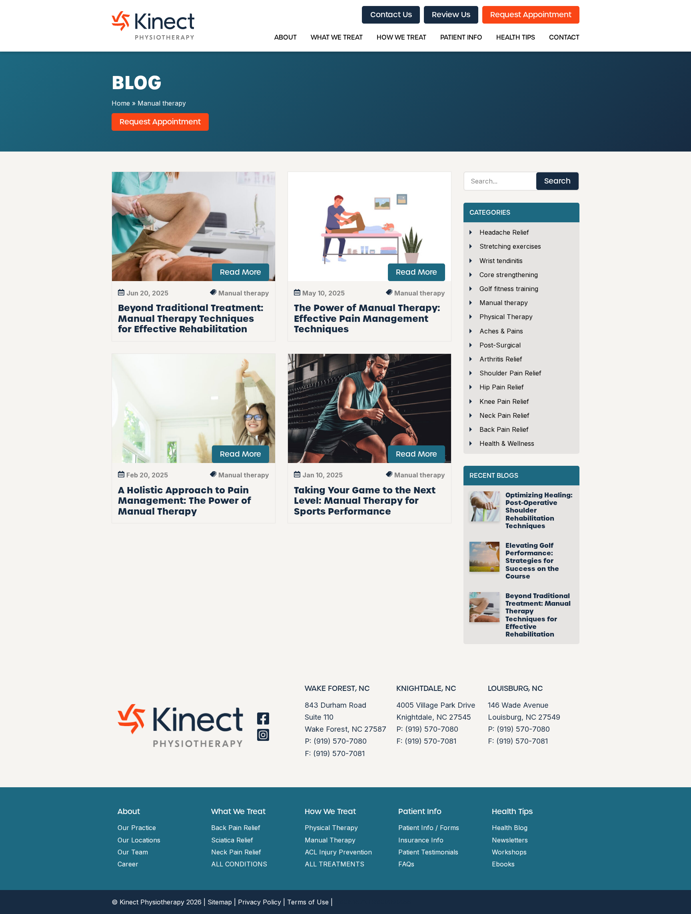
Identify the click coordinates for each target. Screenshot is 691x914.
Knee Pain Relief (504, 401)
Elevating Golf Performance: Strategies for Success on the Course (532, 561)
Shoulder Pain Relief (510, 373)
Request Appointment (530, 14)
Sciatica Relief (232, 840)
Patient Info (461, 37)
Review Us (451, 14)
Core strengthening (508, 275)
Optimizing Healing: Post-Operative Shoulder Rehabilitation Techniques (539, 510)
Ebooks (503, 864)
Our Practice (137, 828)
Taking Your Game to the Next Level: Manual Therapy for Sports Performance (364, 501)
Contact (564, 37)
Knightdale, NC (426, 688)
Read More (240, 272)
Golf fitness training (508, 289)
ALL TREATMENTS (334, 864)
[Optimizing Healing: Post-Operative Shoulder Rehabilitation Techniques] (484, 506)
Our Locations (139, 840)
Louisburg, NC (515, 688)
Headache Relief (504, 232)
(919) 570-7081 (339, 753)
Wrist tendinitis (501, 261)
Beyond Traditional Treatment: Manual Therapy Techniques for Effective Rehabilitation (191, 319)
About (285, 37)
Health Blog (509, 828)
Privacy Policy (259, 902)
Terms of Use (308, 902)
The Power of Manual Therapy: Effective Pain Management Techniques (367, 319)
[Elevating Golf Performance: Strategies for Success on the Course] (484, 557)
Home (121, 103)
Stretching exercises (510, 246)
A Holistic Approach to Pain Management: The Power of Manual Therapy (184, 501)
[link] (263, 718)
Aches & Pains (501, 331)
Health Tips (515, 37)
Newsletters (510, 840)
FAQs (406, 864)
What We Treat (337, 37)
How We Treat (401, 37)
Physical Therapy (506, 317)
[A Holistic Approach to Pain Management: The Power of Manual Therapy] (193, 408)
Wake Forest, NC (337, 688)
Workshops (509, 852)
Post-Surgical (500, 345)
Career (128, 864)
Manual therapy (503, 303)
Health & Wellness (506, 443)
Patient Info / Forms (428, 828)
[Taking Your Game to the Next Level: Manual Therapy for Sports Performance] (369, 408)
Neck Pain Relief (504, 415)
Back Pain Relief (504, 429)
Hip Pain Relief (501, 387)
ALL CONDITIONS (239, 864)
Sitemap (220, 902)
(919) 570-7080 (340, 740)
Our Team (133, 852)
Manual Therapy (330, 840)
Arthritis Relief (500, 359)
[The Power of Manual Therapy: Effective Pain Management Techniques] (369, 226)
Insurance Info (420, 840)
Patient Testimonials (428, 852)
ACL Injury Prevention (338, 852)
